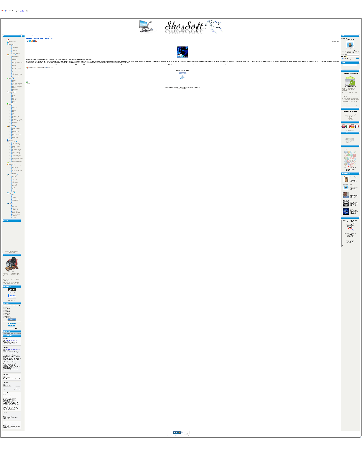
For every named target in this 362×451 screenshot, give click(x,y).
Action (13, 105)
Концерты (14, 215)
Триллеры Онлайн (16, 155)
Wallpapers (11, 162)
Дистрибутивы (15, 184)
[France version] (357, 128)
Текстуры (14, 179)
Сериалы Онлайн (16, 149)
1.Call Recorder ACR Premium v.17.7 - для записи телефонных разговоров (350, 89)
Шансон (14, 81)
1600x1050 (7, 314)
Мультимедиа (15, 58)
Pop (13, 90)
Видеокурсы (15, 211)
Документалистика (16, 214)
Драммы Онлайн (16, 144)
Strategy (14, 114)
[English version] (343, 128)
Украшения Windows (17, 73)
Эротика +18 (15, 209)
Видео (13, 101)
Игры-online (12, 126)
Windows (14, 61)
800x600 (7, 307)
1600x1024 (7, 313)
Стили (13, 188)
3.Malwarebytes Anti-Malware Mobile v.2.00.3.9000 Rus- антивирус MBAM (350, 99)
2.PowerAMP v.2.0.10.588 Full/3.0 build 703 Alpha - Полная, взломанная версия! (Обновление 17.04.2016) (350, 94)
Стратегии (14, 135)
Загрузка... (28, 83)
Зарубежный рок (16, 84)
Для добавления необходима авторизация (12, 252)
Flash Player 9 (16, 333)
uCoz (181, 435)
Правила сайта (12, 41)
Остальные (11, 300)
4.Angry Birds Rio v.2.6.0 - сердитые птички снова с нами (350, 102)
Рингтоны (14, 96)
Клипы (14, 217)
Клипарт (14, 190)
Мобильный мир (16, 53)
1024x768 (7, 308)
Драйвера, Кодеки (16, 70)
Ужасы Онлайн (16, 143)
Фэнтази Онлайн (16, 146)
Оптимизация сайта (17, 170)
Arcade (14, 108)
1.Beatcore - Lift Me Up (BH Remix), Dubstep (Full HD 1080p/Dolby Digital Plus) (11, 274)
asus (8, 341)
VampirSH (9, 395)
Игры (13, 95)
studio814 (9, 377)
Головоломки (15, 131)
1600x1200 (7, 316)
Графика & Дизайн (16, 68)
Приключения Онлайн (17, 158)
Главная (11, 39)
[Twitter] (30, 41)
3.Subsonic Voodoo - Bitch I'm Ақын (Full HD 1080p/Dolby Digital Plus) (11, 283)
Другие (14, 138)
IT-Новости (28, 36)
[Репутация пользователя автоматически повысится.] (182, 73)
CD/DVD (14, 71)
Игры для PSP (15, 116)
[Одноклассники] (32, 41)
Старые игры (15, 123)
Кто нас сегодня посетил (349, 245)
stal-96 (52, 67)
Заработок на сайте (17, 169)
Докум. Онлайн (16, 152)
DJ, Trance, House (16, 87)
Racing (14, 110)
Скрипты (14, 172)
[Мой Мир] (34, 41)
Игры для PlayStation (17, 119)
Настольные (15, 129)
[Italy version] (348, 128)
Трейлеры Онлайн (16, 147)
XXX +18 (14, 99)
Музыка (11, 78)
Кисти (13, 178)
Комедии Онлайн (16, 153)
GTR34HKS (9, 416)
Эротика (14, 197)
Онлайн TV (11, 140)
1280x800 (7, 310)
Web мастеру (12, 164)
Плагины (14, 176)
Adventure (14, 107)
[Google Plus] (36, 41)
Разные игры (15, 122)
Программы (15, 50)
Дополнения (15, 182)
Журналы (11, 193)
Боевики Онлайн (16, 150)
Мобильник (11, 92)
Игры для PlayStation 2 (17, 120)
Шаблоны (14, 185)
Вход (186, 88)
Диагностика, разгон (17, 74)
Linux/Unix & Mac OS (17, 67)
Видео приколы (16, 212)
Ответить (13, 343)
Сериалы (14, 206)
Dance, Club (15, 89)
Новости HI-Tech (16, 45)
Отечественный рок (17, 83)
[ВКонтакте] (27, 41)
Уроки (13, 191)
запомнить (345, 58)
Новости (11, 44)
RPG (13, 111)
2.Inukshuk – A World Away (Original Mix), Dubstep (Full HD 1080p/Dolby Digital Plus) (11, 279)
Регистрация (181, 88)
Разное (14, 52)
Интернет (14, 49)
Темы (13, 93)
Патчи (13, 125)
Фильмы (14, 205)
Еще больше (8, 317)
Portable (14, 65)
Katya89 (8, 385)
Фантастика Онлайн (17, 156)
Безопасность (15, 56)
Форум (10, 42)
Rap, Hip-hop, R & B (17, 86)
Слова (13, 132)
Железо (14, 196)
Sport (13, 113)
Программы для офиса (17, 62)
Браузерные (15, 137)
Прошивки (14, 102)
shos (8, 425)
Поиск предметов (16, 134)
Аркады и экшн (16, 128)
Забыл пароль (347, 59)
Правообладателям (171, 435)
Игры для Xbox (15, 117)
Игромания (15, 47)
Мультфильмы (15, 208)
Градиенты (14, 187)
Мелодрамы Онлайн (17, 161)
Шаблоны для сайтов (17, 165)
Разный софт (15, 64)
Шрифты (14, 181)
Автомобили (15, 200)
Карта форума (191, 435)
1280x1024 (7, 311)
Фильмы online (12, 141)
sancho (8, 350)
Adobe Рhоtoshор (13, 175)
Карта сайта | (186, 435)
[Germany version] (352, 128)
